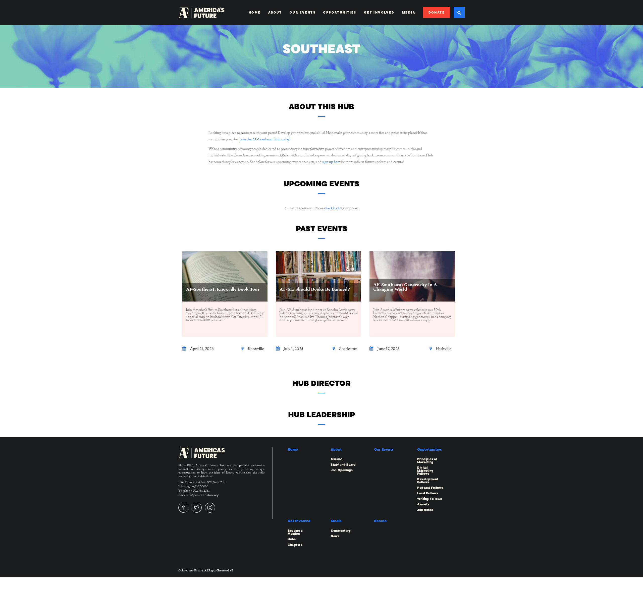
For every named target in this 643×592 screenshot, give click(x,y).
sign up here (331, 161)
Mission (337, 459)
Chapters (295, 544)
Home (255, 12)
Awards (423, 504)
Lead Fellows (427, 493)
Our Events (302, 12)
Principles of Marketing (427, 461)
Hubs (292, 539)
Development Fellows (427, 481)
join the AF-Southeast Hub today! (265, 139)
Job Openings (342, 470)
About (275, 12)
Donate (436, 12)
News (335, 536)
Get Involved (379, 12)
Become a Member (295, 532)
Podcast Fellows (430, 487)
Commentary (341, 530)
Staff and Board (343, 464)
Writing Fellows (429, 498)
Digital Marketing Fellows (425, 470)
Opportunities (339, 12)
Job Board (425, 509)
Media (408, 12)
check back (332, 208)
